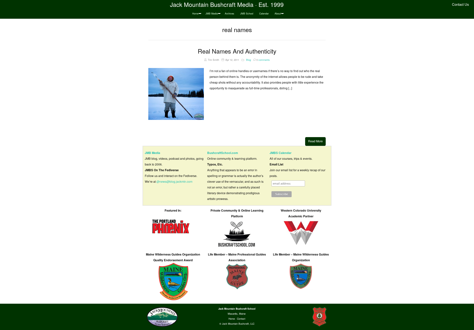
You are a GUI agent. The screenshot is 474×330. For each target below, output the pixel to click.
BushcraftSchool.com (222, 153)
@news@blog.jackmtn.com (174, 181)
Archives (229, 13)
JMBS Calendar (280, 153)
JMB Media (212, 13)
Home (195, 13)
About (278, 13)
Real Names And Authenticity (237, 51)
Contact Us (460, 4)
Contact (241, 318)
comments (263, 60)
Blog (248, 60)
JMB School (246, 13)
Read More (315, 141)
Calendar (264, 13)
